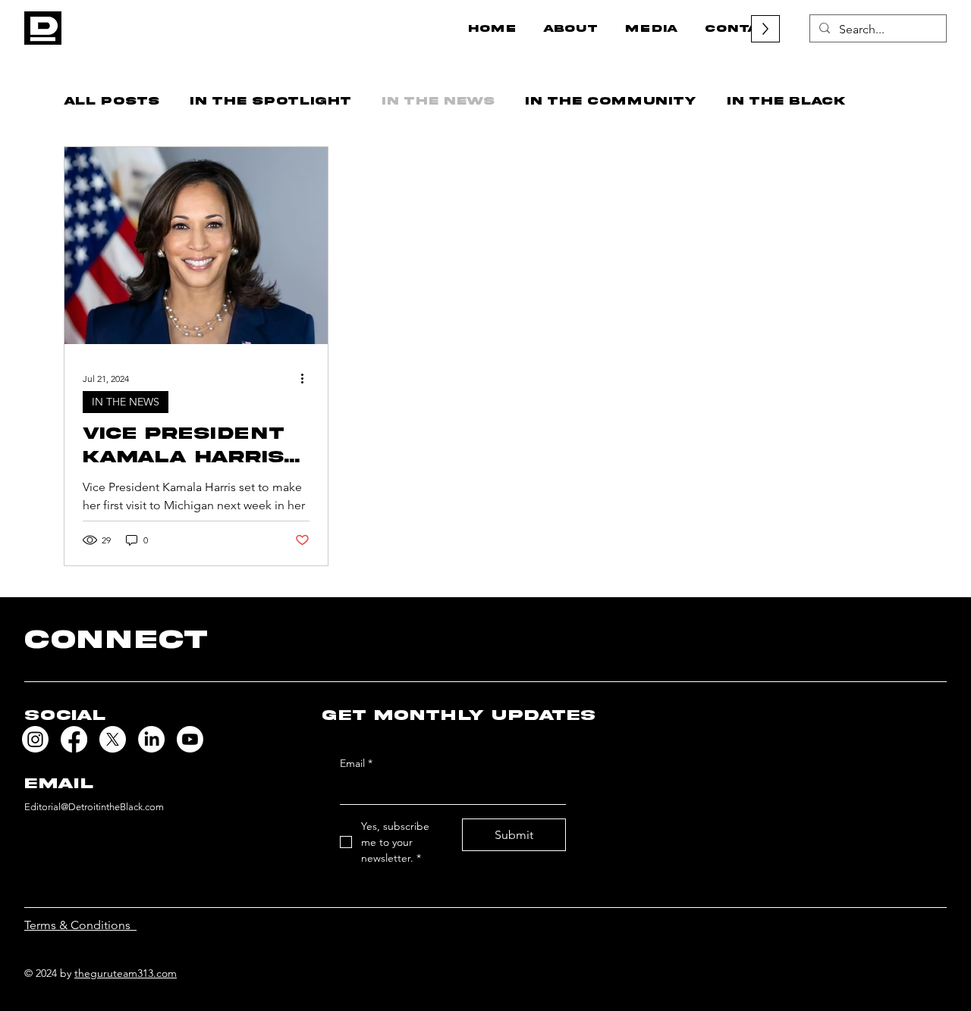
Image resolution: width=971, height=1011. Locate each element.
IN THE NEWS (438, 101)
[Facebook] (74, 739)
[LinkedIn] (151, 739)
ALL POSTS (111, 101)
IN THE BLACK (786, 101)
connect (116, 639)
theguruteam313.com (125, 973)
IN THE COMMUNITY (610, 101)
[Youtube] (190, 739)
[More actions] (307, 378)
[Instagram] (35, 739)
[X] (112, 739)
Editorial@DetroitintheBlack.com (94, 806)
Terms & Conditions (80, 925)
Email (356, 763)
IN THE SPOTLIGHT (270, 101)
